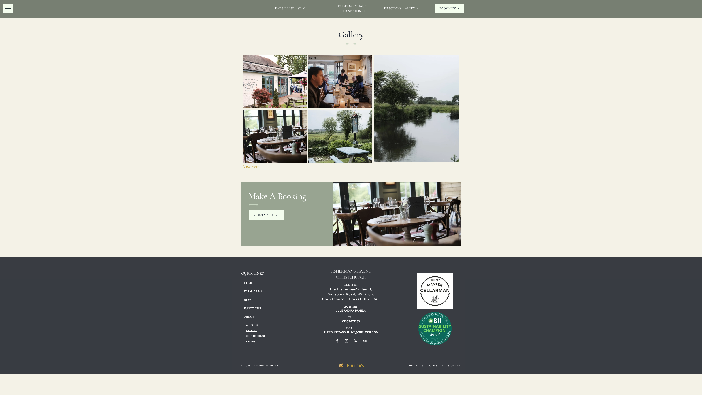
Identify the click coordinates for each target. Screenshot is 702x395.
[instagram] (346, 341)
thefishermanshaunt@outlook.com (351, 332)
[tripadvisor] (364, 341)
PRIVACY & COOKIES (423, 365)
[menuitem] (284, 8)
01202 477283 (351, 321)
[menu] (8, 8)
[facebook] (337, 341)
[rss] (355, 341)
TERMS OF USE (450, 365)
